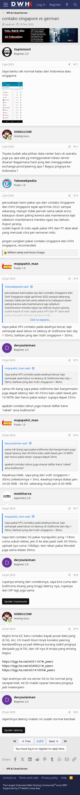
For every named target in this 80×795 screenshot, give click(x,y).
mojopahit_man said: (17, 368)
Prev (28, 741)
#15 (75, 360)
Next (52, 741)
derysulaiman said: (16, 443)
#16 (75, 435)
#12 (75, 146)
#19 (75, 629)
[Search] (75, 4)
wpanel (9, 24)
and (26, 252)
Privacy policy (49, 777)
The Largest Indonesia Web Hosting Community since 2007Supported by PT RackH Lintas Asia (35, 787)
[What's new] (67, 4)
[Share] (69, 64)
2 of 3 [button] (40, 741)
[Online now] (10, 139)
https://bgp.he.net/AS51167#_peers (27, 661)
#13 (75, 195)
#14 (75, 278)
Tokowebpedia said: (17, 286)
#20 (75, 712)
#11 (75, 64)
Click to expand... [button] (40, 320)
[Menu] (5, 5)
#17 (75, 508)
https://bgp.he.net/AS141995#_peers (28, 670)
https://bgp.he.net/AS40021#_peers (27, 666)
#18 (75, 575)
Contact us (9, 777)
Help (64, 777)
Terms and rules (28, 777)
